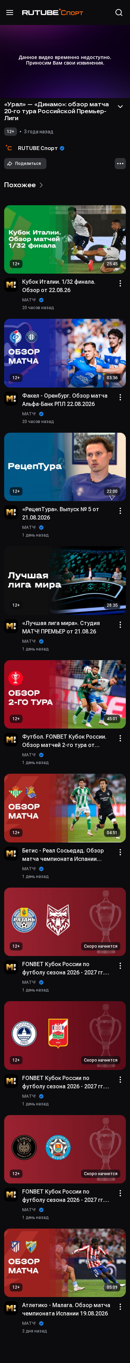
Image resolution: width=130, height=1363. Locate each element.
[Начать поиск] (119, 12)
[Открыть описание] (120, 106)
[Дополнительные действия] (120, 163)
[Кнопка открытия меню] (10, 12)
